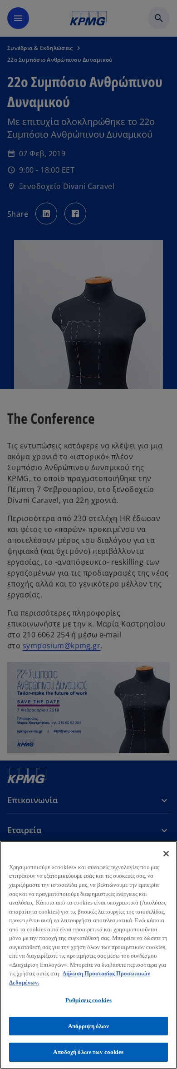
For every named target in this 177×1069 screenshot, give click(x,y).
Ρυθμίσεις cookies (88, 1000)
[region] (88, 955)
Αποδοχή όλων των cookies (88, 1052)
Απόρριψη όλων (88, 1026)
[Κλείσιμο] (166, 854)
